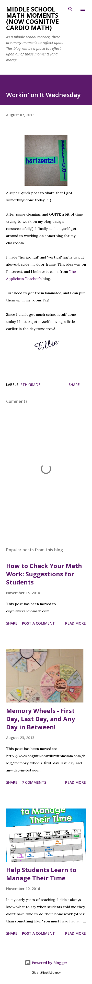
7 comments (34, 782)
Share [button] (74, 384)
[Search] (70, 9)
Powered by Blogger (49, 962)
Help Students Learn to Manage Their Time (41, 873)
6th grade (30, 384)
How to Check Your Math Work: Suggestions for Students (44, 573)
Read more (75, 623)
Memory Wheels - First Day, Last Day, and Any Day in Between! (40, 718)
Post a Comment (38, 623)
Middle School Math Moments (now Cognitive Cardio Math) (32, 18)
